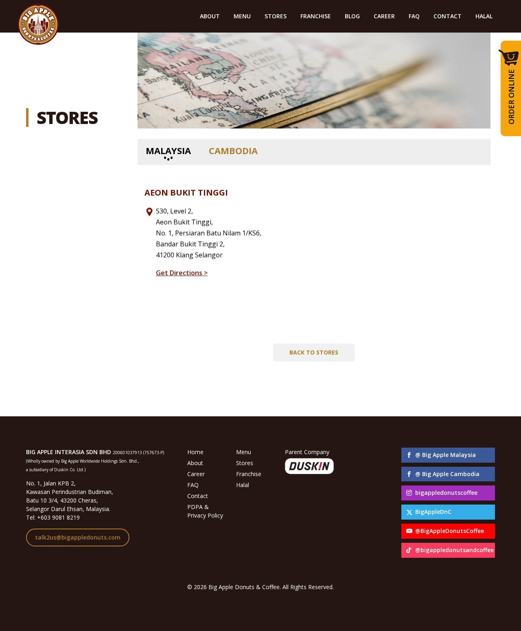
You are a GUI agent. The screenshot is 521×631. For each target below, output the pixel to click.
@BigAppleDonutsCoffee (449, 531)
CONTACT (447, 16)
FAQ (414, 16)
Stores (244, 463)
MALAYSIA (168, 150)
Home (195, 452)
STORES (276, 16)
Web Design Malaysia (260, 595)
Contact (197, 496)
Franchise (248, 474)
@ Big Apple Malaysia (445, 455)
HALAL (484, 16)
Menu (243, 452)
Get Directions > (182, 272)
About (195, 463)
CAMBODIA (233, 150)
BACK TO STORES (313, 352)
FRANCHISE (315, 16)
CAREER (384, 16)
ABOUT (210, 16)
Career (196, 474)
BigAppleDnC (433, 512)
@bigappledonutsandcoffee (454, 550)
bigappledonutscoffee (446, 492)
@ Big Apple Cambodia (447, 474)
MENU (242, 16)
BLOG (352, 16)
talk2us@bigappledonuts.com (77, 537)
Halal (242, 485)
